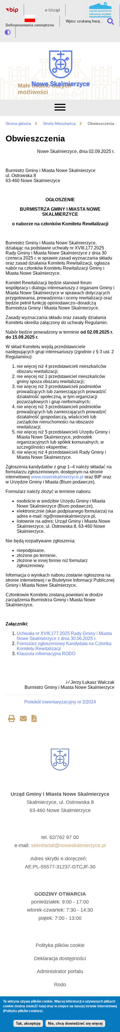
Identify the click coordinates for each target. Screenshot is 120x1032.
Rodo (60, 984)
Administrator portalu (60, 971)
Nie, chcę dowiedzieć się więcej (75, 1023)
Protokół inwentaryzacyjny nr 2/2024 (60, 702)
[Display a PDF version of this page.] (34, 719)
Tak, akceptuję (28, 1023)
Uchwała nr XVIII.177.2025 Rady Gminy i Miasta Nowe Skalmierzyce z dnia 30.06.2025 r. (64, 636)
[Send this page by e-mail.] (23, 719)
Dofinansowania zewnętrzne (30, 25)
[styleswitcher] (8, 32)
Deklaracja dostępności (60, 958)
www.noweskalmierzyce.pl (57, 476)
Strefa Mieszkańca (59, 123)
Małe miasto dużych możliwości (44, 88)
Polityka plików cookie (60, 945)
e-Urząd (52, 10)
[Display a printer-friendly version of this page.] (11, 719)
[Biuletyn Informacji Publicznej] (12, 11)
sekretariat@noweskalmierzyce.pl (68, 845)
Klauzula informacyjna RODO (46, 653)
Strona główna (18, 123)
